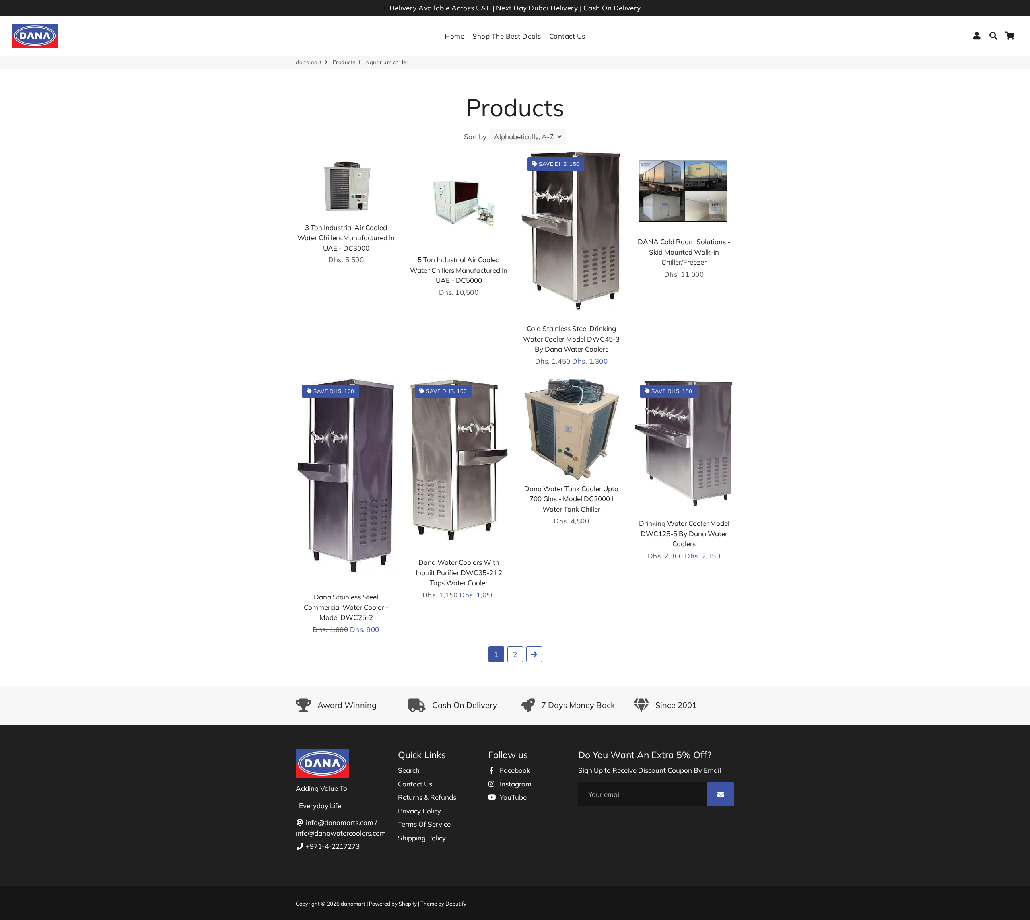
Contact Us (567, 36)
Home (454, 36)
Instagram (514, 784)
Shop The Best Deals (506, 36)
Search (409, 770)
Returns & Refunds (427, 797)
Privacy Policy (419, 811)
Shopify (408, 903)
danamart (309, 62)
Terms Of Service (424, 824)
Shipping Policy (422, 838)
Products (344, 62)
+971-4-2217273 (332, 846)
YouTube (512, 797)
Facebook (514, 770)
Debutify (455, 903)
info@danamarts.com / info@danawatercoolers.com (341, 827)
